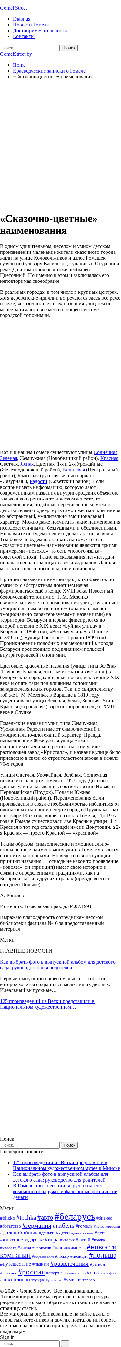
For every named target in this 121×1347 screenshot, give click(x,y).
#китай (83, 1239)
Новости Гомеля (31, 24)
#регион (97, 1264)
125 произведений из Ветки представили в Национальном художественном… (47, 1004)
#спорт (52, 1272)
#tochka (26, 1217)
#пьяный (40, 1264)
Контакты (24, 36)
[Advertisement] (60, 145)
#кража (98, 1239)
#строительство (73, 1273)
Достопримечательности (40, 30)
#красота (8, 1247)
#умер (70, 1279)
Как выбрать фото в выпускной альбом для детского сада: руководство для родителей (58, 964)
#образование (43, 1256)
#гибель (63, 1225)
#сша (93, 1272)
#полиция (79, 1256)
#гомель (84, 1226)
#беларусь (75, 1216)
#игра (52, 1239)
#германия (36, 1225)
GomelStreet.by (16, 54)
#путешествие (15, 1264)
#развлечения (69, 1263)
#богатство (10, 1226)
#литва (24, 1247)
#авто (45, 1217)
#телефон (108, 1273)
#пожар (62, 1256)
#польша (102, 1255)
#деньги (47, 1233)
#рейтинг (8, 1273)
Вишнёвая (73, 469)
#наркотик (41, 1247)
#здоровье (34, 1239)
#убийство (54, 1280)
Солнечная (105, 452)
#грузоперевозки (107, 1226)
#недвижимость (69, 1247)
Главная (21, 19)
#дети (63, 1232)
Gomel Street (13, 8)
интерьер (86, 1280)
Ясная (27, 464)
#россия (31, 1272)
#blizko (7, 1218)
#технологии (15, 1279)
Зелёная (8, 458)
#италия (67, 1239)
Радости (38, 481)
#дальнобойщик (19, 1233)
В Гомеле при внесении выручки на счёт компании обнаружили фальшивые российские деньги (65, 1191)
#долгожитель (82, 1233)
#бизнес (104, 1218)
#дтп (100, 1232)
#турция (38, 1280)
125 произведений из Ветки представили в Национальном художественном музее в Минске (66, 1165)
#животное (11, 1239)
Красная (109, 458)
